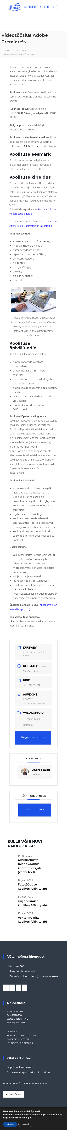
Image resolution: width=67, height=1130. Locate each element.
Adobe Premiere (32, 146)
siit (29, 1117)
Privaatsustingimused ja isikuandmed (29, 1072)
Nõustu (10, 1124)
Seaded (25, 1124)
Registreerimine (33, 737)
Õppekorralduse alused (20, 1067)
